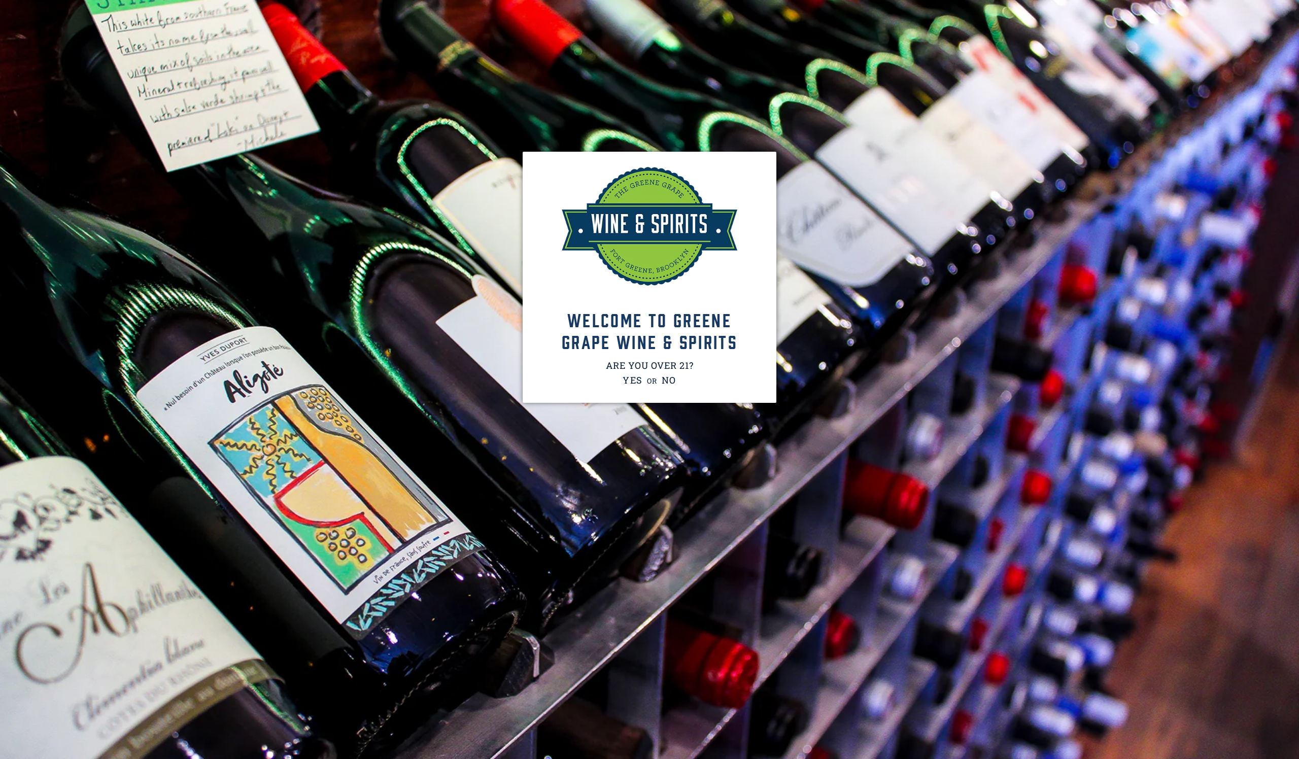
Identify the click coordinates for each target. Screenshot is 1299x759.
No (669, 380)
